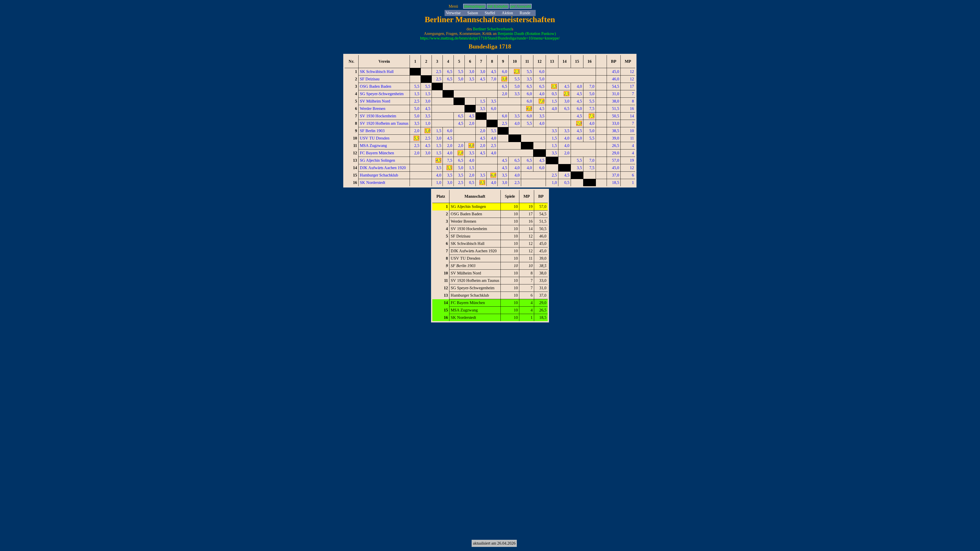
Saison (472, 13)
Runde (525, 13)
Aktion (507, 13)
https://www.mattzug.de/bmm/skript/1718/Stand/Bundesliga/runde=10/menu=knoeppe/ (490, 38)
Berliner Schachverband (492, 29)
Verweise (453, 13)
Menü (453, 6)
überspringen (474, 6)
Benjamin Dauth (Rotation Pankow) (527, 33)
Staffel (490, 13)
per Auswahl (520, 6)
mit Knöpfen (497, 6)
